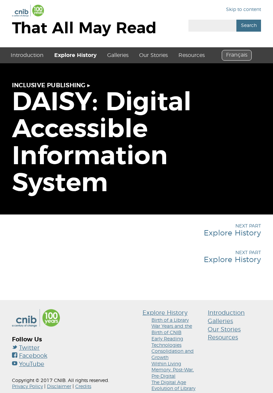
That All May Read (84, 28)
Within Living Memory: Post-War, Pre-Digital (172, 370)
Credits (83, 386)
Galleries (118, 55)
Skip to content (243, 9)
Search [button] (249, 25)
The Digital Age (168, 382)
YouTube (31, 364)
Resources (191, 55)
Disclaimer (59, 386)
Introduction (27, 55)
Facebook (33, 356)
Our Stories (153, 55)
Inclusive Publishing (49, 86)
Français (236, 55)
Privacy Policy (27, 386)
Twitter (29, 348)
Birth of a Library (170, 320)
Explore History (75, 55)
